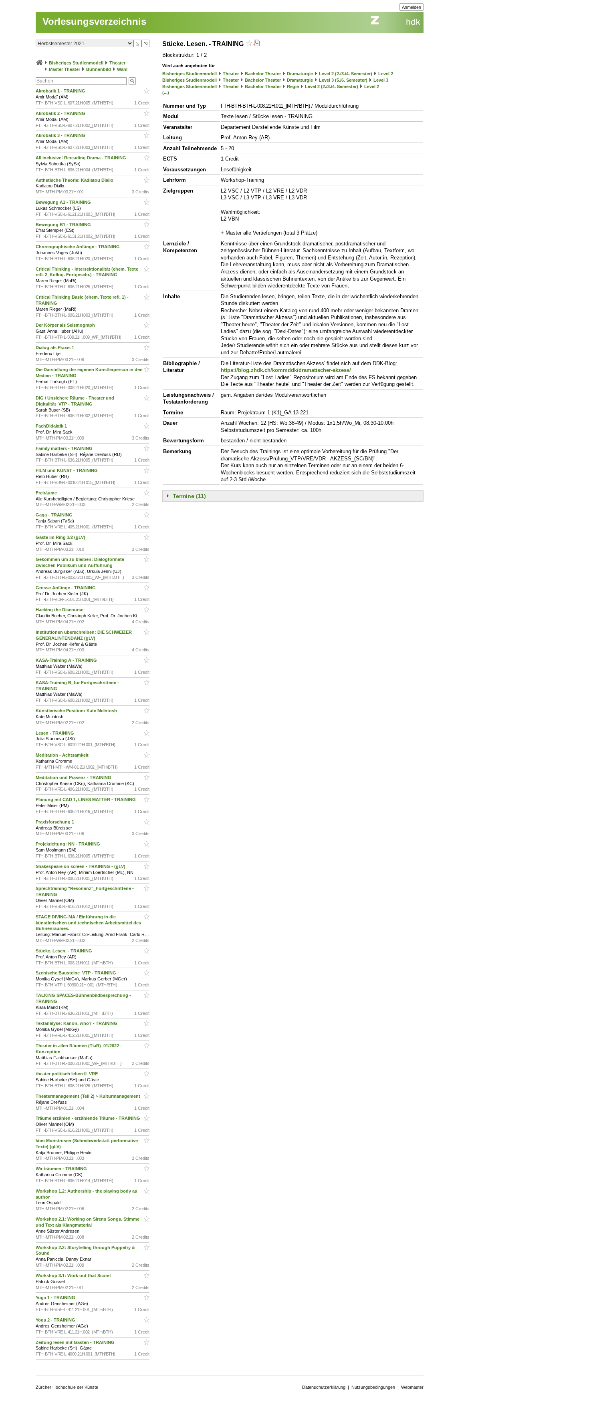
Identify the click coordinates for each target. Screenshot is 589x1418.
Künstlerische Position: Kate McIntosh (77, 710)
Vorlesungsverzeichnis (94, 21)
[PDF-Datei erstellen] (256, 43)
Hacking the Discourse (60, 609)
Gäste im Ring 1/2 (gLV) (61, 537)
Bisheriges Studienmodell (76, 62)
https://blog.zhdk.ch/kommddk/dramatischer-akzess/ (286, 370)
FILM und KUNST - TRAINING (67, 470)
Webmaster (412, 1387)
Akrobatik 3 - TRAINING (61, 135)
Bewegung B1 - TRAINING (64, 224)
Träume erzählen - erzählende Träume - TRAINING (88, 1118)
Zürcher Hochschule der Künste (67, 1387)
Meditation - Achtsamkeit (63, 755)
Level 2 (385, 73)
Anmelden (411, 7)
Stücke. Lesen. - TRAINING (64, 950)
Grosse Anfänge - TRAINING (66, 587)
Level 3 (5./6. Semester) (343, 80)
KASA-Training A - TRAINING (67, 660)
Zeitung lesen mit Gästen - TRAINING (76, 1342)
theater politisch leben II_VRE (67, 1073)
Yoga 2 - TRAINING (56, 1320)
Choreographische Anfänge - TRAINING (78, 246)
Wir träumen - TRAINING (62, 1168)
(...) (165, 92)
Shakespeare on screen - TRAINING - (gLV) (81, 866)
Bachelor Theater (263, 73)
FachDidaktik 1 (52, 426)
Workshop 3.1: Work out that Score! (74, 1275)
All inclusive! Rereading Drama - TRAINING (81, 157)
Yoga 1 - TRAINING (56, 1297)
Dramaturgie (300, 73)
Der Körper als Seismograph (66, 325)
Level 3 (380, 80)
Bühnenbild (98, 69)
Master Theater (64, 69)
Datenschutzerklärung (323, 1387)
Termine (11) (189, 496)
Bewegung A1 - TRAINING (64, 202)
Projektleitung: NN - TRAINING (68, 844)
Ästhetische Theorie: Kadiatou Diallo (75, 180)
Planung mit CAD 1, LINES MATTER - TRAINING (86, 799)
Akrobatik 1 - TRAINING (61, 90)
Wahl (122, 69)
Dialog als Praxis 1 (55, 347)
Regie (293, 86)
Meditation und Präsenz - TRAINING (74, 777)
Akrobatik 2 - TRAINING (61, 113)
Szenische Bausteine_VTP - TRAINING (76, 972)
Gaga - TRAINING (55, 514)
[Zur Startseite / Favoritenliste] (39, 62)
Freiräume (47, 492)
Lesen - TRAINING (55, 733)
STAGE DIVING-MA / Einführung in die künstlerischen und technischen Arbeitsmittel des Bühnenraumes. (88, 922)
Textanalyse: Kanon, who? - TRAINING (77, 1023)
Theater (117, 62)
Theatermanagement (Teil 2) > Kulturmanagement (88, 1096)
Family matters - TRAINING (65, 448)
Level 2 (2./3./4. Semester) (345, 73)
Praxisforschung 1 (55, 821)
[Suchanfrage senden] (132, 81)
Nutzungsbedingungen (373, 1387)
